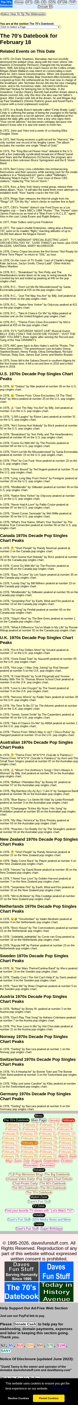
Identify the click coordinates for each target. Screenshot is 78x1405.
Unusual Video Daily (20, 1179)
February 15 (48, 1138)
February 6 (30, 1129)
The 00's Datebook (53, 1188)
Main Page (39, 1120)
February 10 (29, 1133)
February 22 (29, 1147)
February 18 (29, 1142)
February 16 (67, 1138)
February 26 (29, 1151)
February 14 (29, 1138)
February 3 (47, 1124)
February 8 (65, 1129)
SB (37, 2)
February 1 (13, 1124)
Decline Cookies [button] (18, 1398)
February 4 (65, 1124)
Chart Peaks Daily (25, 1183)
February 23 (48, 1147)
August (36, 1160)
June (17, 1160)
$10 (20, 1345)
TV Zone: (39, 1206)
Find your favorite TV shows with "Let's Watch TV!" (39, 1210)
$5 (11, 1345)
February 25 (10, 1151)
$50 (40, 1345)
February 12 (66, 1133)
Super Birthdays (51, 1228)
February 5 (13, 1129)
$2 (3, 1345)
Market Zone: (39, 1197)
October (66, 1160)
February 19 (48, 1142)
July (26, 1160)
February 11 (48, 1133)
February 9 (10, 1133)
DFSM (62, 2)
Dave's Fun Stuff (39, 1201)
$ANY (6, 1351)
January (54, 1120)
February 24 (67, 1147)
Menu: (39, 1115)
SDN (52, 2)
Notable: (39, 1215)
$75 (50, 1345)
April (73, 1156)
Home (19, 2)
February (68, 1120)
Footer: (39, 1224)
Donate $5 (45, 6)
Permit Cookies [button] (48, 1398)
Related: (39, 1170)
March (63, 1156)
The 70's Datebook (41, 23)
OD (43, 2)
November (31, 1165)
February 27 (48, 1151)
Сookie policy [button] (58, 1388)
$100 (61, 1345)
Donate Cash (25, 1324)
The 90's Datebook (25, 1188)
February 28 (67, 1151)
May (9, 1160)
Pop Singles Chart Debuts (54, 1179)
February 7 (47, 1129)
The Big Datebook (57, 1174)
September (51, 1160)
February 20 (67, 1142)
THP (72, 2)
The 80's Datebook (52, 1183)
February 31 (48, 1156)
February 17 (10, 1142)
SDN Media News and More (51, 1219)
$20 (30, 1345)
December (47, 1165)
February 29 (10, 1156)
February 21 (10, 1147)
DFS (29, 2)
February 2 (30, 1124)
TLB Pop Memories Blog (25, 1174)
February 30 (29, 1156)
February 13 (10, 1138)
